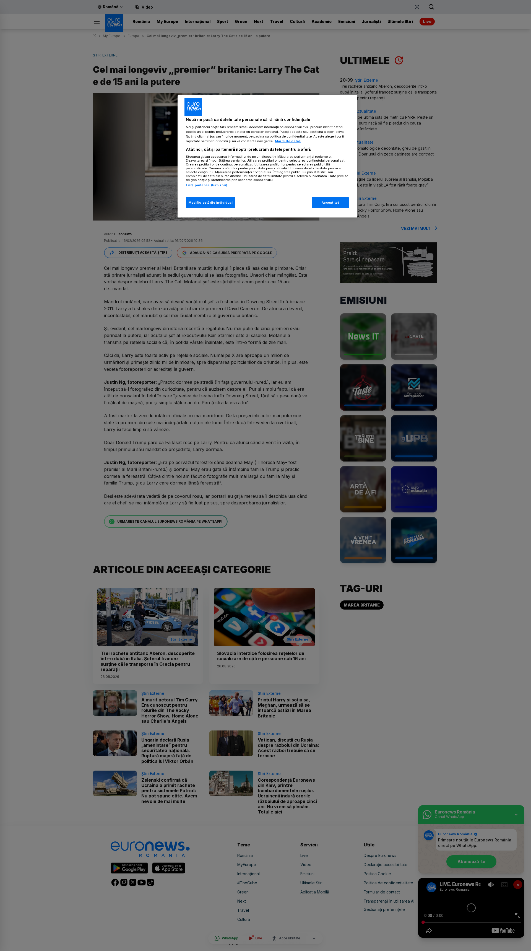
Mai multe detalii (288, 141)
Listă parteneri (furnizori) (206, 185)
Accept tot (330, 202)
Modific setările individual (211, 202)
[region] (267, 156)
